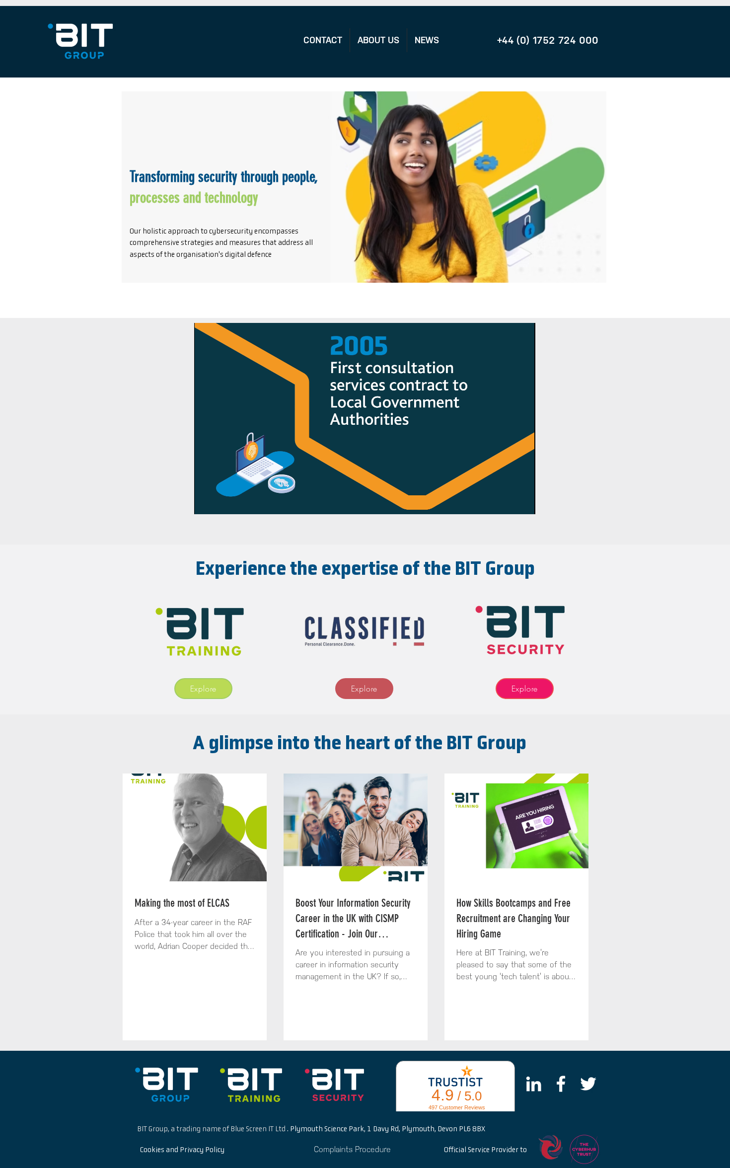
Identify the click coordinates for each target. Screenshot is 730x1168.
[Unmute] (224, 500)
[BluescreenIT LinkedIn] (533, 1083)
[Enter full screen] (521, 500)
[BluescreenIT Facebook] (561, 1083)
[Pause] (207, 500)
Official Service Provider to (485, 1150)
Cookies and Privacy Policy (182, 1150)
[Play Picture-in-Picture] (505, 500)
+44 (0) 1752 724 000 (548, 40)
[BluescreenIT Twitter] (588, 1083)
